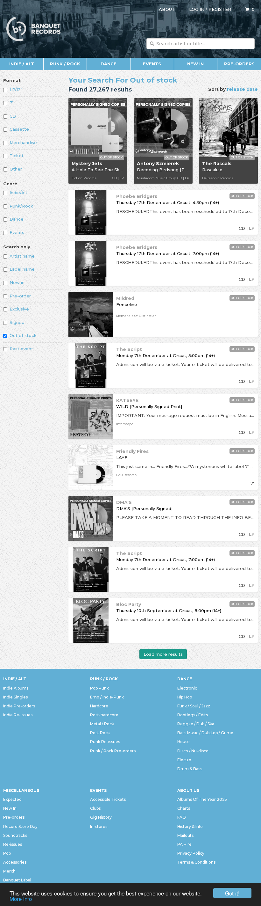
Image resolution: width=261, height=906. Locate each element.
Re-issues (12, 844)
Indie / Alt (21, 63)
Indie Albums (15, 688)
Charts (183, 808)
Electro (184, 759)
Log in (196, 9)
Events (152, 63)
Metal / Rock (102, 723)
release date (242, 89)
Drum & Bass (189, 768)
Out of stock (23, 335)
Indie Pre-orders (19, 706)
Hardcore (99, 706)
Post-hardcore (104, 714)
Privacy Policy (190, 853)
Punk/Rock (21, 205)
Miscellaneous (21, 790)
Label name (22, 269)
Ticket (17, 155)
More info (21, 898)
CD (13, 116)
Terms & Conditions (196, 862)
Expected (12, 799)
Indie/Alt (18, 192)
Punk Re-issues (105, 741)
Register (219, 9)
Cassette (19, 129)
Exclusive (19, 308)
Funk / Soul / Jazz (193, 706)
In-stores (98, 826)
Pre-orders (239, 63)
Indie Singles (15, 697)
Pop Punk (99, 688)
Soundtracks (15, 835)
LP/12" (16, 89)
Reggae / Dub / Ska (195, 723)
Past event (21, 348)
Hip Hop (184, 697)
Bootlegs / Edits (192, 714)
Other (16, 169)
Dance (108, 63)
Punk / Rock (65, 63)
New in (17, 282)
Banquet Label (17, 880)
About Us (188, 790)
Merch (9, 871)
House (183, 741)
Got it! (232, 893)
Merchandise (23, 142)
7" (12, 102)
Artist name (22, 256)
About (167, 9)
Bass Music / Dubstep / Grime (205, 732)
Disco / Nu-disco (192, 751)
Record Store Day (20, 826)
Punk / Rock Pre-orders (113, 751)
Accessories (14, 862)
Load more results (163, 654)
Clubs (95, 808)
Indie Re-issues (17, 714)
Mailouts (185, 835)
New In (195, 63)
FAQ (181, 817)
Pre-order (20, 295)
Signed (17, 322)
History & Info (190, 826)
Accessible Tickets (108, 799)
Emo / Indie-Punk (107, 697)
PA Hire (184, 844)
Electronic (187, 688)
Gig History (101, 817)
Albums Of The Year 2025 (202, 799)
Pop (7, 853)
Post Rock (100, 732)
